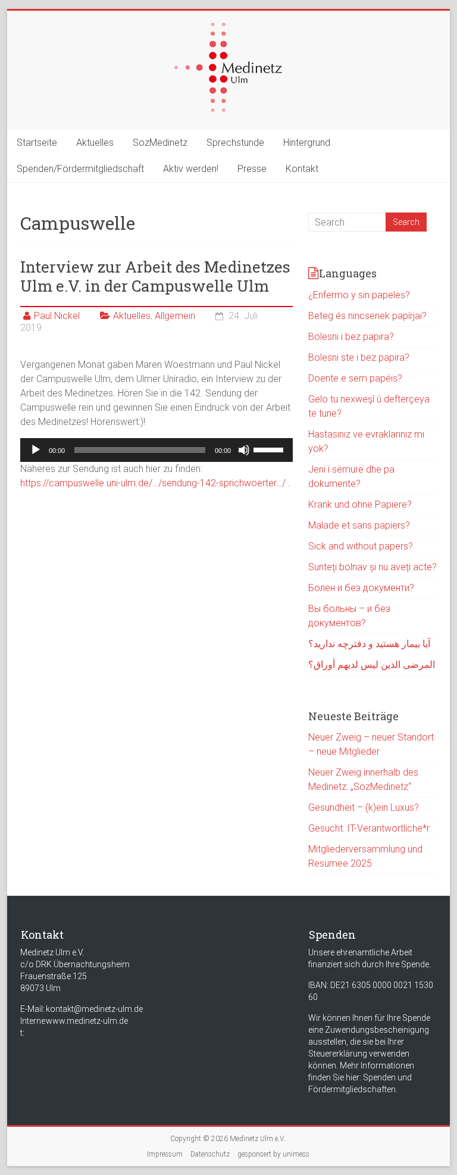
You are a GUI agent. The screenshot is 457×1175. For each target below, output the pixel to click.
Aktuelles (95, 142)
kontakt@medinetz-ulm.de (94, 1009)
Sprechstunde (235, 142)
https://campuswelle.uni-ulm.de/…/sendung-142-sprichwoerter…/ (153, 483)
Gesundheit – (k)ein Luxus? (363, 807)
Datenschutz (210, 1154)
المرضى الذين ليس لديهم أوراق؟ (371, 664)
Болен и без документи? (361, 587)
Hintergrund (306, 142)
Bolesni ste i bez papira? (358, 357)
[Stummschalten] (244, 450)
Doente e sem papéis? (355, 378)
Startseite (37, 142)
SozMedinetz (160, 142)
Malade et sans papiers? (359, 525)
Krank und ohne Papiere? (360, 504)
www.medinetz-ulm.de (87, 1021)
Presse (252, 168)
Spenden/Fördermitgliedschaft (80, 168)
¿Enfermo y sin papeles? (359, 295)
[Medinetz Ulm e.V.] (228, 28)
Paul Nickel (57, 315)
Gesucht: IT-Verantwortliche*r (369, 828)
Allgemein (175, 315)
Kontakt (302, 168)
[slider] (270, 449)
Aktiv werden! (190, 168)
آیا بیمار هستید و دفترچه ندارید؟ (369, 643)
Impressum (165, 1154)
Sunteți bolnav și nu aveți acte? (372, 567)
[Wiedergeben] (36, 450)
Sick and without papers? (360, 546)
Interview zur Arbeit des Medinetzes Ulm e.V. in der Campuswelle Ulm (155, 276)
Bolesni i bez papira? (351, 336)
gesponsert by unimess (273, 1154)
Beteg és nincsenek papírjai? (367, 315)
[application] (156, 450)
